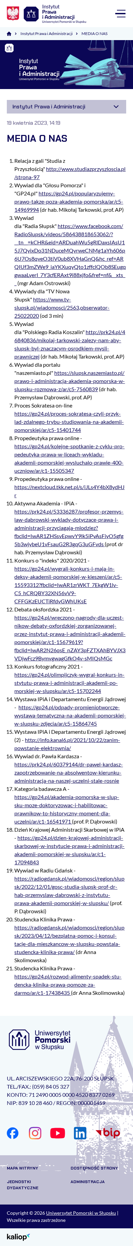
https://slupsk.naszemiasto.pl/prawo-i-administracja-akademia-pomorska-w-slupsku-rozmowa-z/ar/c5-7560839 (69, 380)
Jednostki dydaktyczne (22, 1185)
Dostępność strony (94, 1168)
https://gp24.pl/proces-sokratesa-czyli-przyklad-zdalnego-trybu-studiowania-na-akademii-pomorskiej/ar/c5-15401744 (69, 421)
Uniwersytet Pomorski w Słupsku (81, 1213)
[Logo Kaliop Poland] (18, 1237)
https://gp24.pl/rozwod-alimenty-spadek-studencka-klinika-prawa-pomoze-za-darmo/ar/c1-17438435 (67, 984)
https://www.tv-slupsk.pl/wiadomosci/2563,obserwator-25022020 (61, 307)
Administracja (88, 1181)
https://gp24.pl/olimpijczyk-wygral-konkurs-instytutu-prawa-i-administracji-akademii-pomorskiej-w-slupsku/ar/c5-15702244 (69, 682)
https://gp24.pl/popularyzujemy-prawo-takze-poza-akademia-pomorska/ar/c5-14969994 (68, 201)
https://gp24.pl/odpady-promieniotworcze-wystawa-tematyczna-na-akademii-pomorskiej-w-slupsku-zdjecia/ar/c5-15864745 (70, 715)
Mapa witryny (22, 1168)
